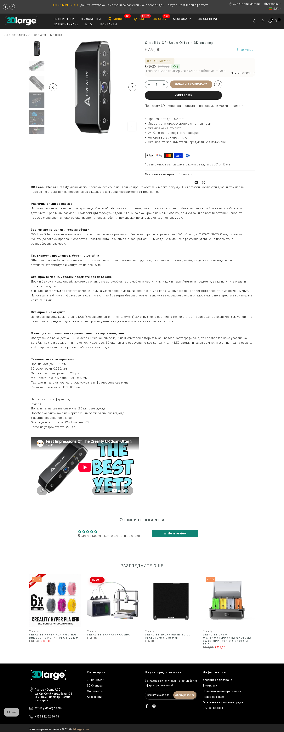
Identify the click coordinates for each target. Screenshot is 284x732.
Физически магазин (247, 4)
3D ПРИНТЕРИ (64, 19)
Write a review (175, 533)
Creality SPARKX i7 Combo (108, 634)
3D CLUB (161, 19)
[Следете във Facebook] (5, 6)
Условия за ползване (217, 679)
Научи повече (241, 73)
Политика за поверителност (222, 691)
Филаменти (95, 691)
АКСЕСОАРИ (182, 19)
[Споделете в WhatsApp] (203, 182)
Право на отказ (213, 696)
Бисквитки (210, 685)
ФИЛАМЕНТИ (91, 19)
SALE (144, 18)
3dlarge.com (80, 729)
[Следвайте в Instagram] (12, 6)
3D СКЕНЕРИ (207, 19)
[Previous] (53, 87)
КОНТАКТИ (108, 24)
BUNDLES (121, 18)
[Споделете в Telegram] (196, 182)
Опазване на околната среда (223, 702)
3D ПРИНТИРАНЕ (66, 24)
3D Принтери (95, 679)
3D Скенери (95, 685)
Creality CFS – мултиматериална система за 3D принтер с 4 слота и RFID (227, 639)
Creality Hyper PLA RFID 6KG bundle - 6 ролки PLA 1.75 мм (54, 636)
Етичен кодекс (213, 707)
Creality (34, 631)
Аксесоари (94, 696)
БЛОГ (89, 24)
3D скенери (184, 174)
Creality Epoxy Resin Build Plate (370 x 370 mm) (168, 636)
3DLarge (9, 34)
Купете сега (183, 95)
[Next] (132, 87)
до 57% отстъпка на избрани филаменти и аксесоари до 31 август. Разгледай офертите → (130, 6)
